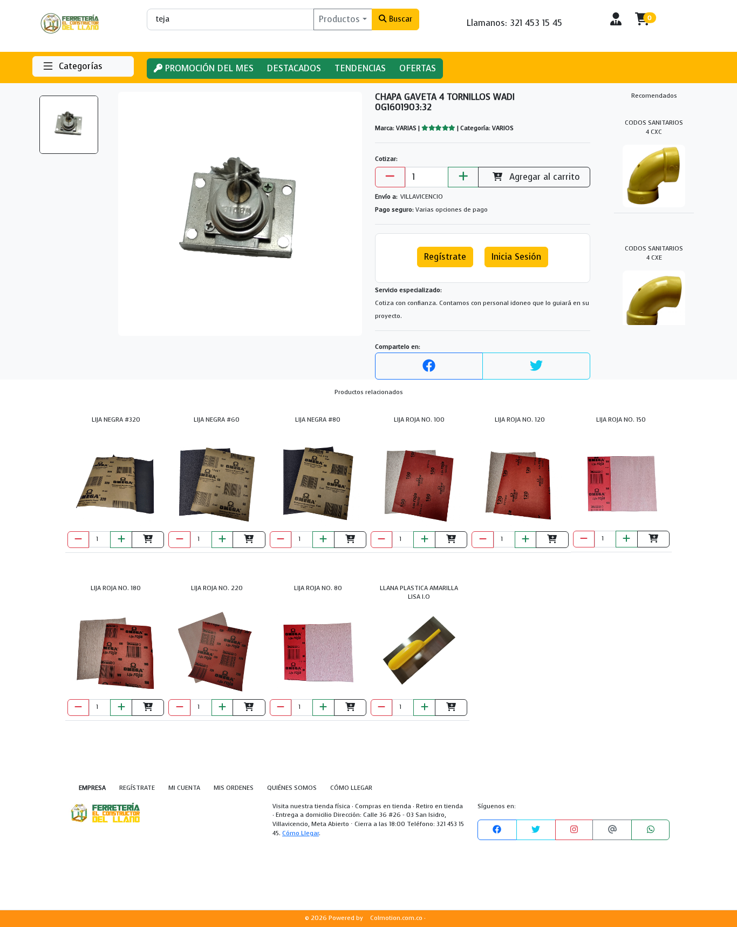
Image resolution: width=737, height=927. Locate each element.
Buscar (399, 18)
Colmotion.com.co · (398, 918)
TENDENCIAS (360, 68)
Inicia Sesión (516, 256)
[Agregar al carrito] (148, 539)
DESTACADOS (294, 68)
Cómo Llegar (300, 833)
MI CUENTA (184, 788)
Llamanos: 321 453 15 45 (514, 23)
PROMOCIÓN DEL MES (208, 68)
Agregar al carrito (543, 176)
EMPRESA (92, 788)
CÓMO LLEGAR (351, 788)
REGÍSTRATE (137, 788)
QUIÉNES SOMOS (292, 788)
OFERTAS (417, 68)
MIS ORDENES (234, 788)
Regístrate (445, 256)
